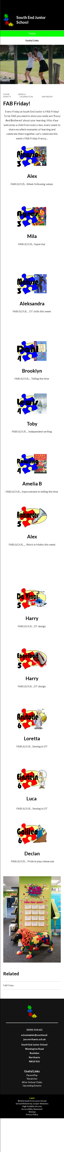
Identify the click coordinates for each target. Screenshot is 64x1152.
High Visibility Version (32, 1106)
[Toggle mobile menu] (57, 5)
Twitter (32, 33)
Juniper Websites (40, 1103)
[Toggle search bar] (39, 5)
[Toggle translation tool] (48, 5)
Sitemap (32, 1112)
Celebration (26, 96)
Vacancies (32, 1078)
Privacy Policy (32, 1114)
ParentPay (32, 1075)
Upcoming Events (32, 1085)
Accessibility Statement (32, 1109)
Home (6, 94)
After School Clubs (32, 1082)
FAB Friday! (47, 96)
